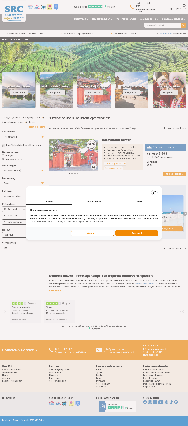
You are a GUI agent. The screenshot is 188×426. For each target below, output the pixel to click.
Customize (92, 233)
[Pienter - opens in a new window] (154, 192)
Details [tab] (139, 201)
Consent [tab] (49, 201)
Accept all (137, 233)
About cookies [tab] (94, 201)
